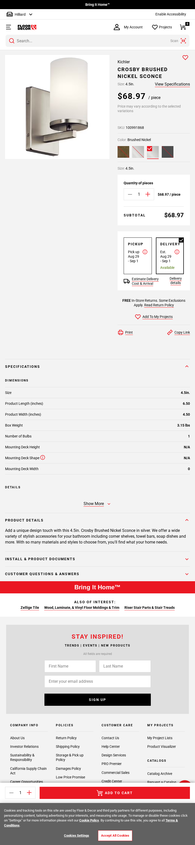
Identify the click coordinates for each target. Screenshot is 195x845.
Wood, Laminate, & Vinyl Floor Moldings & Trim (81, 608)
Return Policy (66, 738)
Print (129, 332)
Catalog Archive (159, 774)
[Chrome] (138, 152)
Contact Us (110, 738)
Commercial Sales (115, 773)
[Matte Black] (167, 152)
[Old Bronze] (123, 152)
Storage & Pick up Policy (70, 757)
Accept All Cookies (115, 835)
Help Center (111, 747)
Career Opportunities (26, 782)
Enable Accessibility (170, 14)
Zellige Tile (30, 608)
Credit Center (112, 781)
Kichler (124, 61)
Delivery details (176, 280)
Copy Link (182, 332)
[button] (20, 14)
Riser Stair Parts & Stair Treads (149, 608)
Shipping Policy (68, 747)
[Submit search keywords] (12, 41)
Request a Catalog (161, 782)
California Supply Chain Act (28, 771)
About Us (17, 738)
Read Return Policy (159, 305)
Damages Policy (68, 769)
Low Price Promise (70, 777)
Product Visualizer (161, 747)
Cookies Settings (76, 835)
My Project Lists (159, 738)
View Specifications (172, 84)
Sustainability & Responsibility (22, 757)
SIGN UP (97, 700)
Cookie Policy (89, 820)
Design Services (114, 755)
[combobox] (97, 41)
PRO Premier (112, 764)
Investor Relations (24, 747)
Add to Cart (119, 793)
